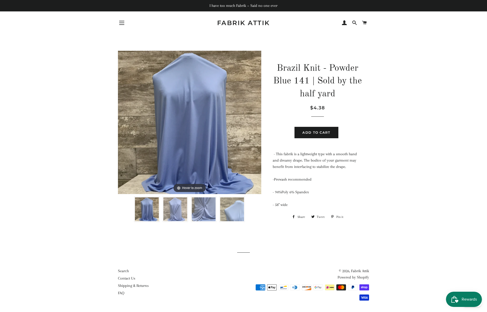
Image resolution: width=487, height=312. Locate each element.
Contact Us (126, 278)
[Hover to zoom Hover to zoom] (189, 122)
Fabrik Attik (243, 23)
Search (123, 271)
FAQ (121, 293)
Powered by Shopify (353, 277)
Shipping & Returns (133, 285)
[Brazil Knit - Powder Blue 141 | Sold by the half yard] (147, 209)
